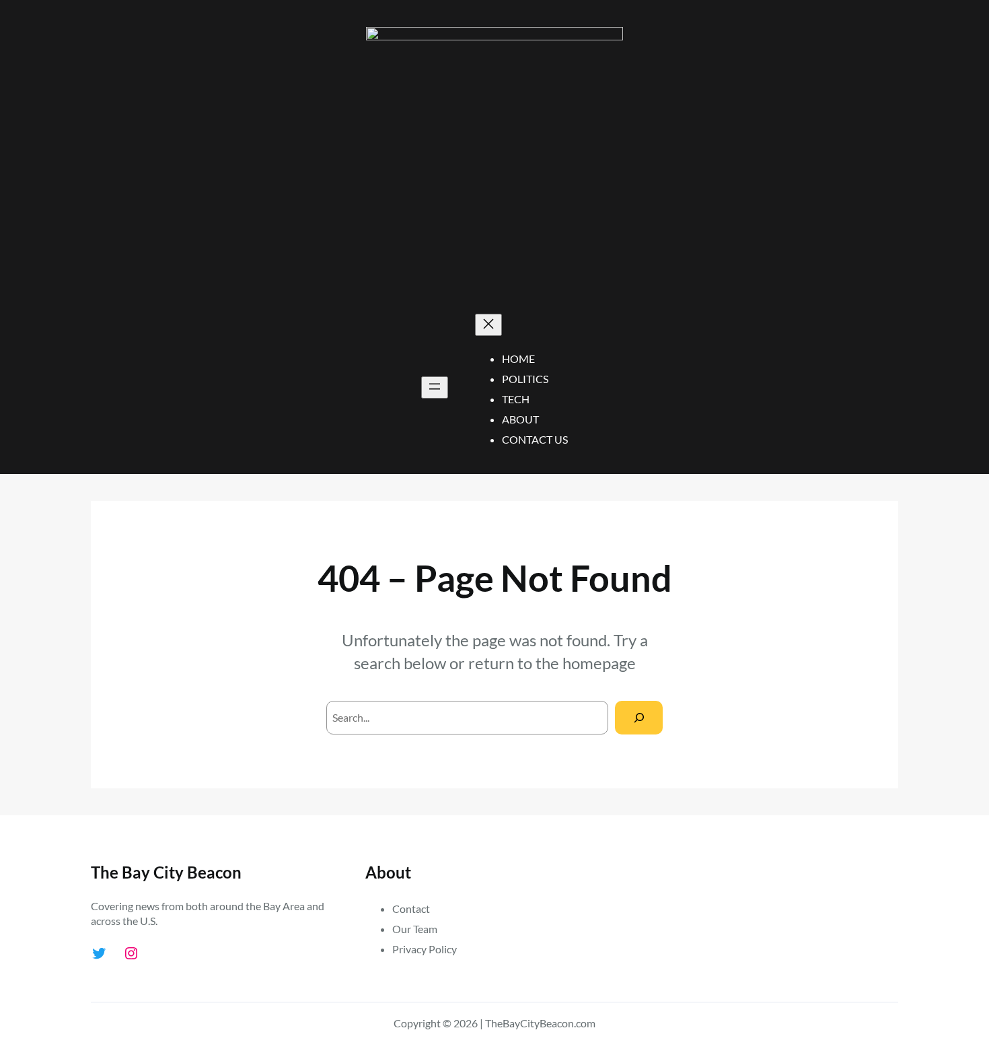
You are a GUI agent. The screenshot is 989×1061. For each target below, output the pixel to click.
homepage (599, 663)
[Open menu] (434, 387)
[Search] (639, 717)
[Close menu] (488, 325)
